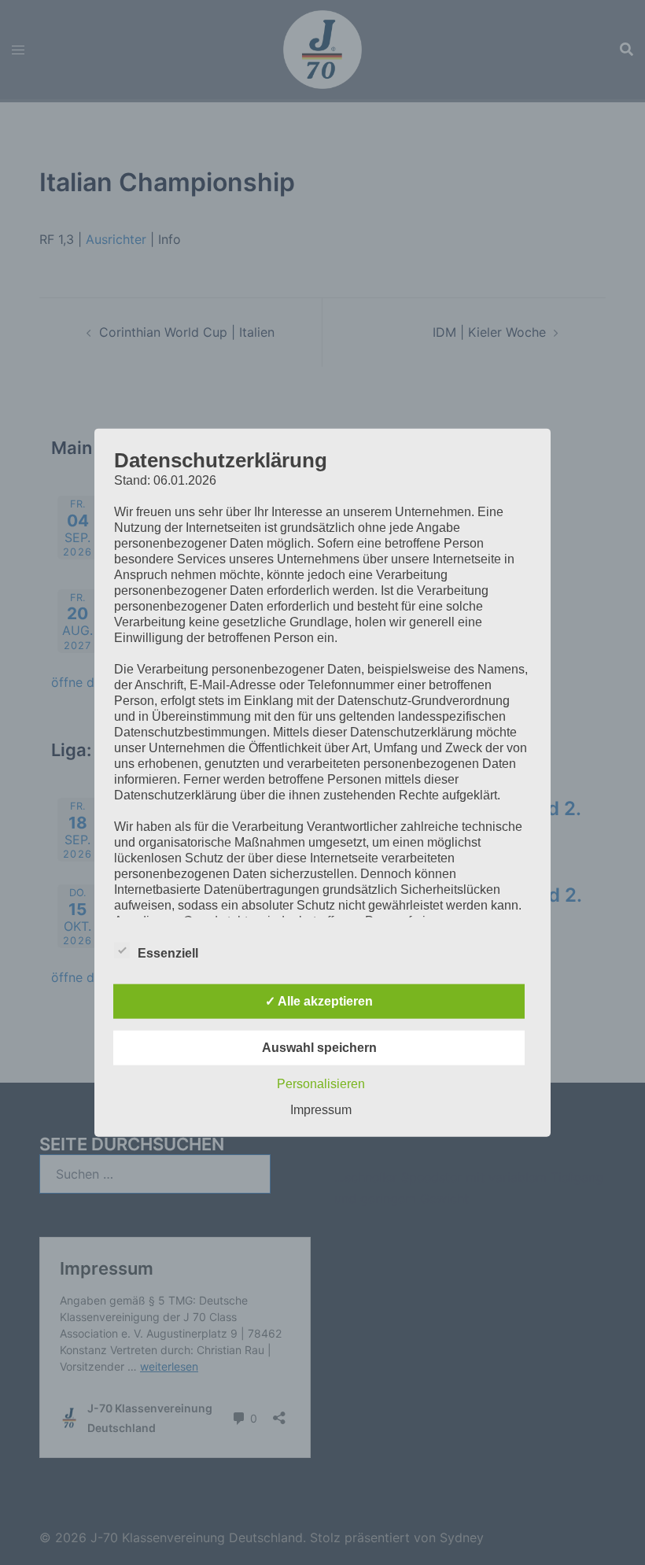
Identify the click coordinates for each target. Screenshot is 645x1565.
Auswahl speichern (319, 1047)
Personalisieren (321, 1084)
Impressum (321, 1110)
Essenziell (168, 953)
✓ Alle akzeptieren (319, 1001)
